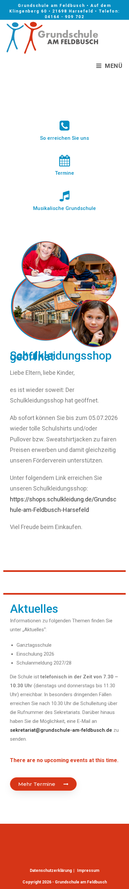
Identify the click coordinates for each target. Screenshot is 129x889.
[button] (43, 784)
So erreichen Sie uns (64, 138)
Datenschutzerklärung (51, 870)
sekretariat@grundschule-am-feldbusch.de (61, 730)
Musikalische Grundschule (64, 208)
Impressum (88, 870)
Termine (64, 173)
